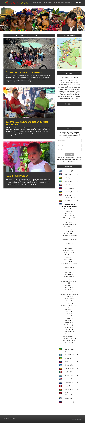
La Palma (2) (69, 248)
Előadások (57, 3)
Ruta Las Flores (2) (69, 250)
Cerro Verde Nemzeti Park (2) (69, 236)
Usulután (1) (69, 343)
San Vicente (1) (69, 331)
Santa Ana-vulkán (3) (69, 226)
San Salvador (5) (69, 209)
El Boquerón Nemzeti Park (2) (69, 240)
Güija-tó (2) (69, 243)
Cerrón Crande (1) (69, 267)
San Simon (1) (69, 329)
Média (62, 3)
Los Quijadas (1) (69, 296)
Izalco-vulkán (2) (69, 246)
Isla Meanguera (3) (69, 218)
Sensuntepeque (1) (69, 340)
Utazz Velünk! (68, 3)
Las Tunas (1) (69, 292)
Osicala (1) (69, 311)
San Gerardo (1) (69, 325)
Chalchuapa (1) (69, 272)
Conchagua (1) (69, 279)
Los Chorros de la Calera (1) (69, 294)
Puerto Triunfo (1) (69, 316)
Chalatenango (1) (69, 270)
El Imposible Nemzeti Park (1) (69, 282)
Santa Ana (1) (69, 334)
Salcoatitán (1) (69, 320)
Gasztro (39, 3)
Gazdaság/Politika (48, 3)
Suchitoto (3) (69, 229)
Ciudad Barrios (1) (69, 276)
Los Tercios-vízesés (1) (69, 298)
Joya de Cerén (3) (69, 220)
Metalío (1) (69, 301)
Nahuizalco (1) (69, 309)
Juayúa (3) (69, 222)
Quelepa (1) (69, 318)
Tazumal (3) (69, 231)
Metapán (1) (69, 303)
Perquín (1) (69, 313)
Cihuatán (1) (69, 274)
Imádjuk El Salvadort (17, 176)
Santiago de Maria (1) (69, 338)
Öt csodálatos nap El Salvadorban (24, 72)
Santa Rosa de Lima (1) (69, 336)
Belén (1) (69, 257)
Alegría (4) (69, 211)
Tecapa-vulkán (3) (69, 233)
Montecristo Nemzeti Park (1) (69, 306)
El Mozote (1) (69, 285)
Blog (34, 3)
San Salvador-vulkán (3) (69, 224)
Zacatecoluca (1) (69, 345)
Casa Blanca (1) (69, 259)
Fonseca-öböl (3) (69, 215)
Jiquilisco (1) (69, 287)
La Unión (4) (69, 213)
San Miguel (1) (69, 327)
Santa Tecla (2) (69, 252)
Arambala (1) (69, 255)
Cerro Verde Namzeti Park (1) (69, 264)
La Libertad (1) (69, 289)
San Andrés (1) (69, 322)
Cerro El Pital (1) (69, 261)
